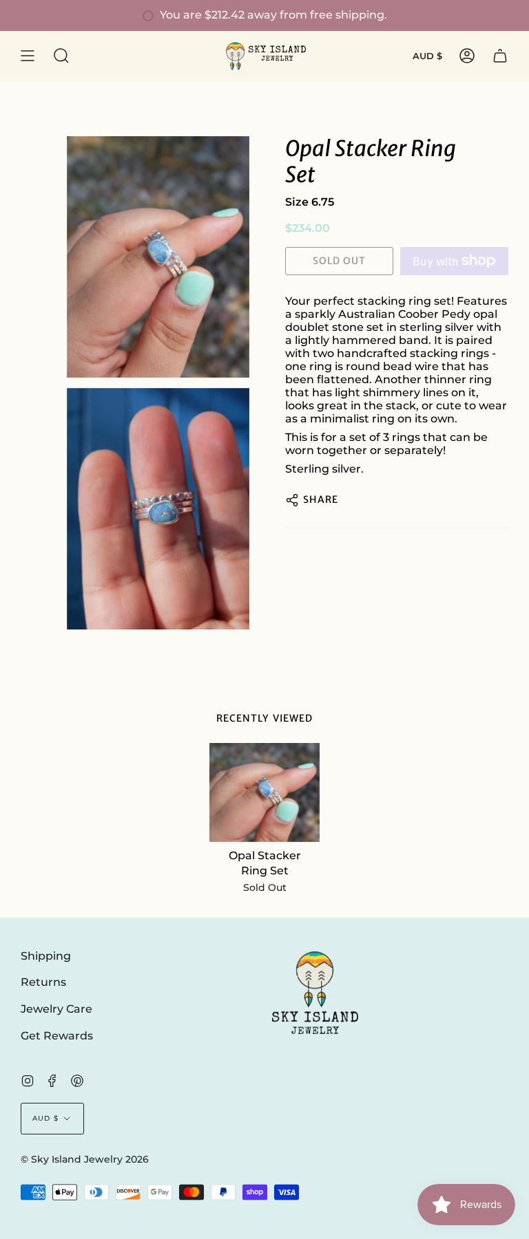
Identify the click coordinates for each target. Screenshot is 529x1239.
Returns (43, 982)
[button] (61, 56)
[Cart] (500, 56)
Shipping (46, 955)
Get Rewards (57, 1035)
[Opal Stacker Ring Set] (264, 792)
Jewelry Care (56, 1008)
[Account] (467, 56)
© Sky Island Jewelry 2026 (85, 1159)
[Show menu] (27, 56)
